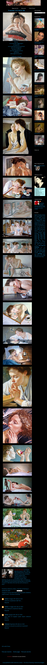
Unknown (7, 624)
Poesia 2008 (37, 234)
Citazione (36, 221)
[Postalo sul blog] (18, 590)
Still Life (36, 244)
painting (19, 592)
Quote (40, 240)
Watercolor (36, 248)
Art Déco (43, 215)
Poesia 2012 (37, 236)
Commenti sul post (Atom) (18, 656)
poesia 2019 (39, 254)
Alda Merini (40, 214)
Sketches (36, 243)
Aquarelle (40, 215)
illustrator (43, 252)
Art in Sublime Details (38, 216)
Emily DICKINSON (42, 223)
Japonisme (39, 228)
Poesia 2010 (37, 235)
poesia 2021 (39, 255)
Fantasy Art (36, 224)
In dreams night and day (41, 227)
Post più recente (6, 652)
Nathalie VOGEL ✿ (38, 83)
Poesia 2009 (42, 234)
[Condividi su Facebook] (20, 590)
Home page (16, 652)
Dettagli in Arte (37, 223)
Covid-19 (40, 222)
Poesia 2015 (37, 237)
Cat (35, 220)
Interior (36, 228)
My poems (23, 8)
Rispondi (7, 602)
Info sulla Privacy (6, 646)
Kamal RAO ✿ (37, 133)
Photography (37, 233)
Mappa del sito (15, 8)
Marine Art (36, 229)
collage (44, 250)
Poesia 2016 (42, 237)
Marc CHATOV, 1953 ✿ (39, 145)
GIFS (42, 226)
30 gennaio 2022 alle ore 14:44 (17, 624)
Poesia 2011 (42, 235)
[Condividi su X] (19, 590)
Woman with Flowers (42, 249)
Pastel (44, 232)
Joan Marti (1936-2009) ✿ (39, 121)
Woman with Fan (37, 249)
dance (36, 251)
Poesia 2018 (42, 238)
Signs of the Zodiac (42, 242)
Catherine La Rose (40, 220)
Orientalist (40, 232)
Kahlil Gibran (43, 228)
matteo (6, 598)
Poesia (44, 233)
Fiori (35, 226)
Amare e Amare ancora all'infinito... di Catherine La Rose (39, 56)
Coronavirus (39, 221)
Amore (38, 215)
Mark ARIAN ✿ (37, 108)
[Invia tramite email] (17, 590)
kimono (36, 253)
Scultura (43, 241)
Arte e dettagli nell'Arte (40, 165)
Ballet (40, 217)
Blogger (42, 662)
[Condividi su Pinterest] (21, 590)
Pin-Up (41, 233)
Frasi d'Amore (39, 226)
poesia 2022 (43, 255)
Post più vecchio (26, 652)
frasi (40, 252)
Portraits (36, 240)
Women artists (37, 250)
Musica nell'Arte (40, 229)
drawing (40, 251)
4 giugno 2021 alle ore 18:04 (15, 614)
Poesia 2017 (37, 238)
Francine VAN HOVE (12, 592)
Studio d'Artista (42, 244)
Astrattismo (36, 217)
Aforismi (36, 214)
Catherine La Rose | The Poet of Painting (39, 43)
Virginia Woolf (42, 247)
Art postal (43, 216)
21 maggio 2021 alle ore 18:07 (16, 606)
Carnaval (44, 219)
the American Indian (38, 256)
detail (38, 251)
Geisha (44, 226)
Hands (35, 227)
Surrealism (36, 245)
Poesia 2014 (42, 236)
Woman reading (42, 248)
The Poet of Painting (15, 594)
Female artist (41, 224)
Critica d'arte (43, 222)
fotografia (36, 252)
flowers (44, 251)
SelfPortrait (36, 242)
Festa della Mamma (41, 225)
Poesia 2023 (37, 239)
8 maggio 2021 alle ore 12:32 (16, 598)
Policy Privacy (32, 8)
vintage (42, 256)
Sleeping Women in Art (41, 243)
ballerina (41, 250)
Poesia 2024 (43, 239)
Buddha (41, 219)
